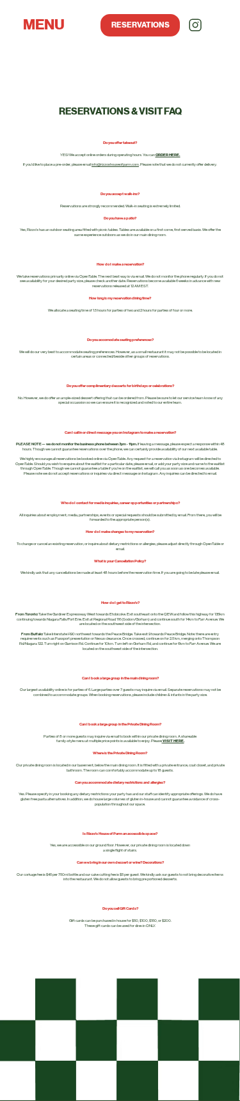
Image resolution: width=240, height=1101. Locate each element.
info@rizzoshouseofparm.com (115, 164)
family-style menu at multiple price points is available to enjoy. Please (120, 741)
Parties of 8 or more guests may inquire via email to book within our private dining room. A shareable (120, 736)
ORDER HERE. (168, 155)
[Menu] (46, 32)
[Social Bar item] (195, 25)
